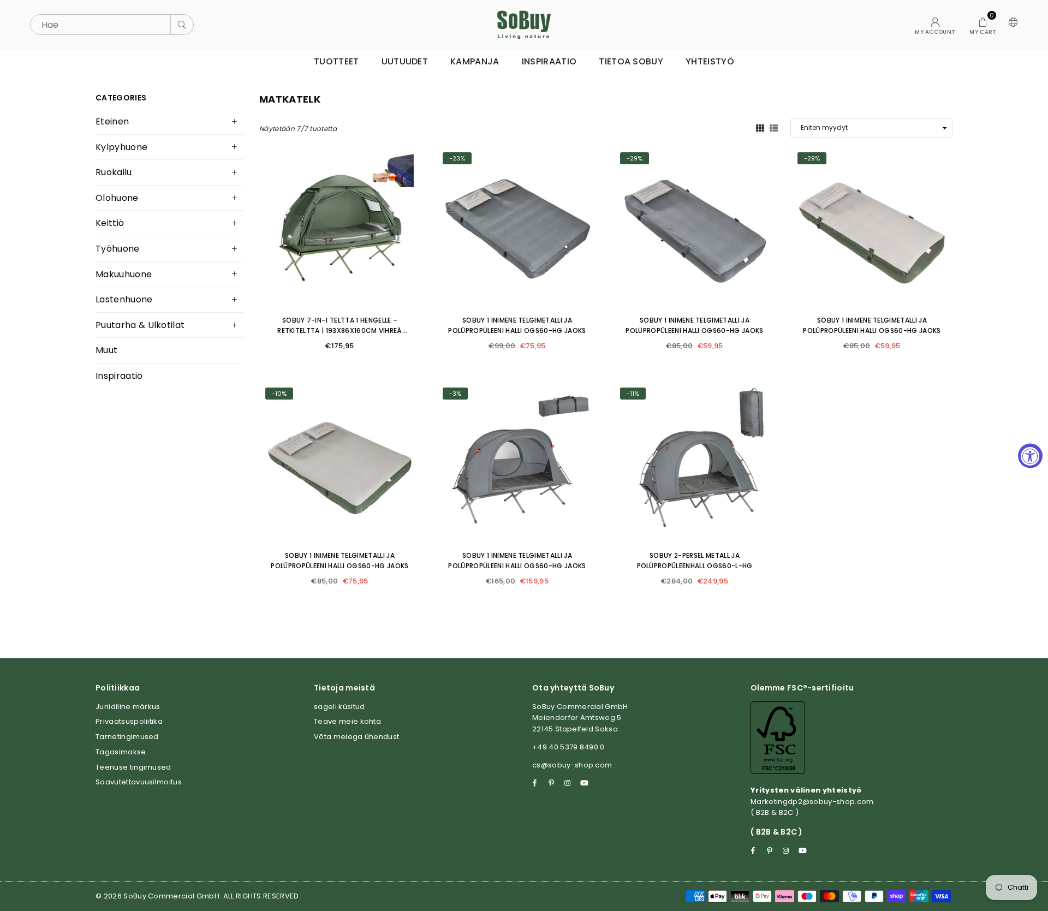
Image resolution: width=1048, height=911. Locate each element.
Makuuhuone (124, 274)
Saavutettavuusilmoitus (139, 782)
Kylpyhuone (121, 147)
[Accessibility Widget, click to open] (1030, 455)
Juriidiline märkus (128, 706)
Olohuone (117, 198)
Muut (106, 350)
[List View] (773, 127)
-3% (455, 393)
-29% (634, 158)
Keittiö (110, 223)
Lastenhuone (124, 299)
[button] (982, 25)
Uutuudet (405, 61)
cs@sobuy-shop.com (572, 765)
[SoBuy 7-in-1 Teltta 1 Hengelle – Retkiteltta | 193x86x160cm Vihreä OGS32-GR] (340, 227)
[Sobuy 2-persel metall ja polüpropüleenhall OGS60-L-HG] (695, 462)
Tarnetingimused (127, 736)
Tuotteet (336, 61)
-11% (633, 393)
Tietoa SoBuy (631, 61)
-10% (279, 393)
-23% (457, 158)
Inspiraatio (549, 61)
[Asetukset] (1011, 25)
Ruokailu (114, 172)
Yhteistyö (710, 61)
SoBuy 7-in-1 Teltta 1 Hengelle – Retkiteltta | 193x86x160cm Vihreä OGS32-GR (339, 330)
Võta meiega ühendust (356, 736)
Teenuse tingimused (133, 767)
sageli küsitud (339, 706)
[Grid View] (760, 127)
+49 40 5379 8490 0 (568, 747)
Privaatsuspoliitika (129, 721)
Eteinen (112, 121)
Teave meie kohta (347, 721)
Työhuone (118, 248)
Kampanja (474, 61)
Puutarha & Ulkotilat (140, 325)
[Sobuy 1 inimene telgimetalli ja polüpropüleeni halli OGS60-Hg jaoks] (517, 227)
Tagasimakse (121, 752)
